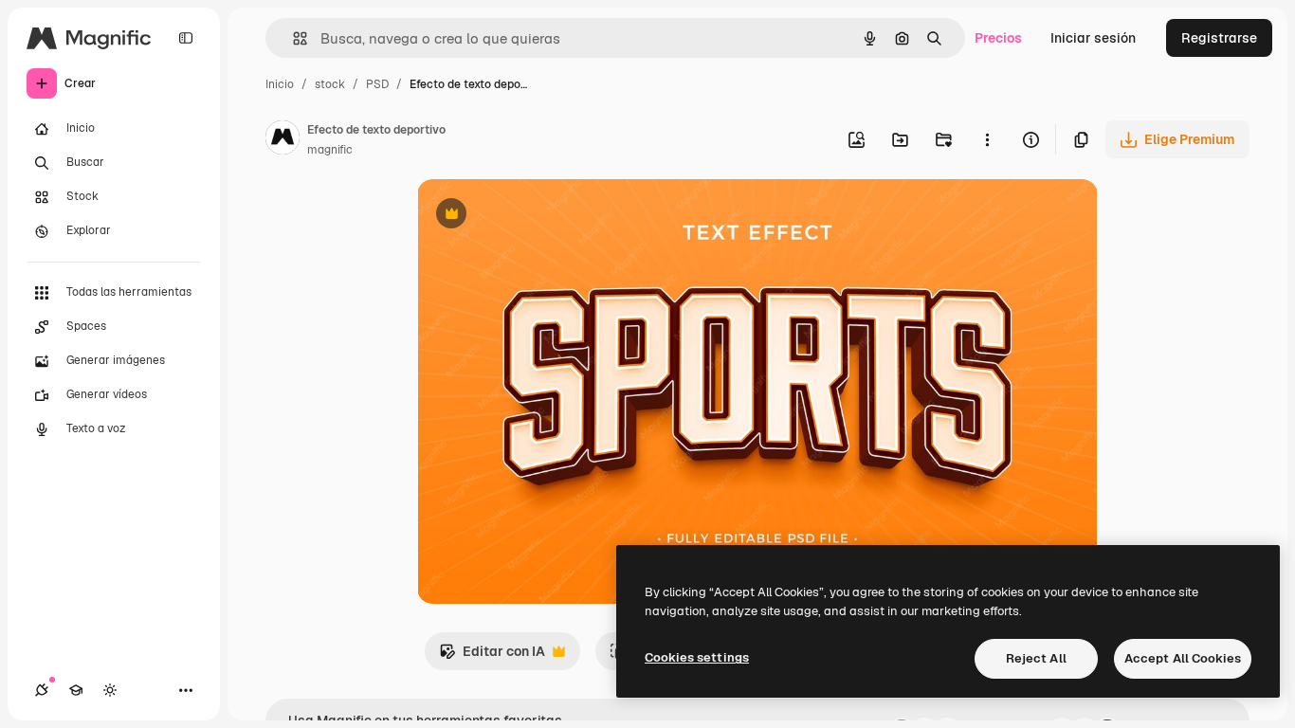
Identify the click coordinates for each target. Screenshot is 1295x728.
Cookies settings (697, 657)
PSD (377, 84)
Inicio (279, 84)
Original (538, 216)
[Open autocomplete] (292, 38)
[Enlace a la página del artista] (282, 140)
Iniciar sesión (1093, 37)
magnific (330, 149)
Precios (998, 37)
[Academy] (76, 690)
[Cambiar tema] (110, 690)
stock (330, 84)
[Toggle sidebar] (186, 38)
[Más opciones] (987, 139)
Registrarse (1219, 37)
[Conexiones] (42, 690)
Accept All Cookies (1182, 658)
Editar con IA (492, 656)
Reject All (1036, 658)
